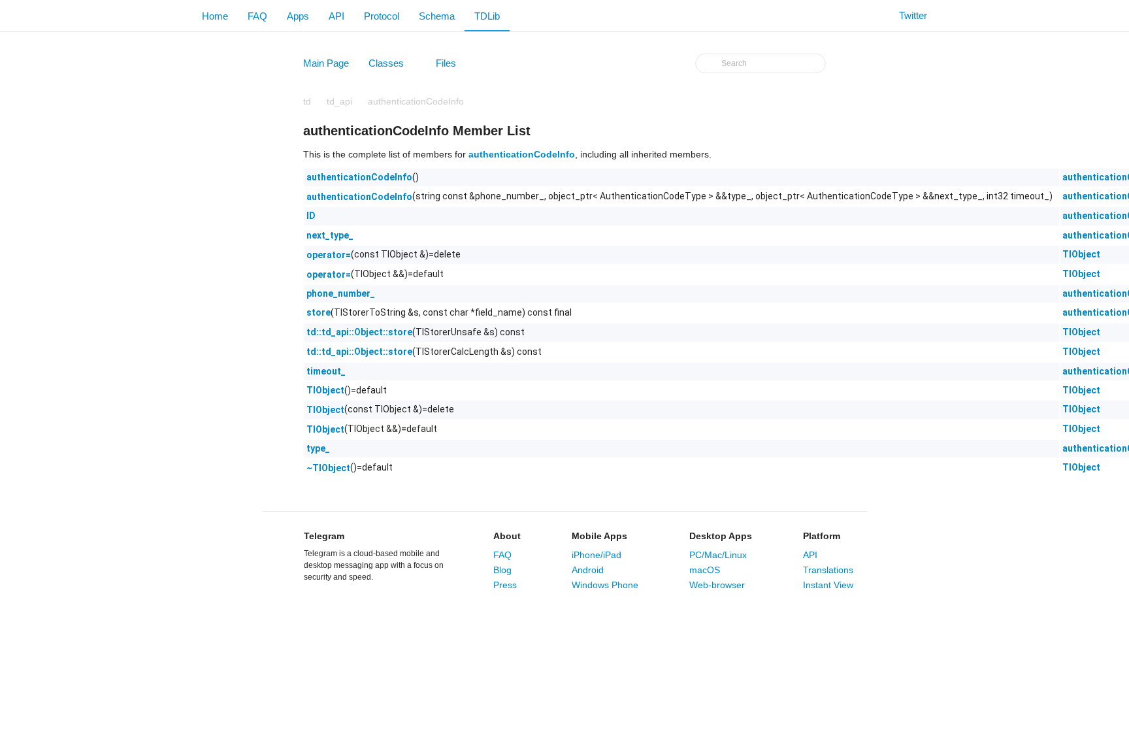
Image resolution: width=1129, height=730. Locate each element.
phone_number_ (340, 293)
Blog (502, 570)
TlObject (1081, 254)
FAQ (257, 16)
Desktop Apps (720, 536)
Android (588, 570)
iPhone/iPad (596, 555)
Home (215, 16)
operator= (328, 255)
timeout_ (326, 371)
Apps (298, 16)
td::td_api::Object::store (359, 332)
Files (452, 66)
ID (311, 215)
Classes (392, 66)
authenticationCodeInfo (416, 101)
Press (505, 585)
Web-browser (717, 585)
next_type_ (329, 235)
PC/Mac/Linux (718, 555)
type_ (318, 448)
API (336, 16)
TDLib (487, 16)
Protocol (381, 16)
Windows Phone (605, 585)
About (507, 536)
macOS (704, 570)
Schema (437, 16)
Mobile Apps (599, 536)
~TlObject (328, 468)
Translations (828, 570)
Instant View (828, 585)
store (318, 312)
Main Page (326, 63)
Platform (821, 536)
